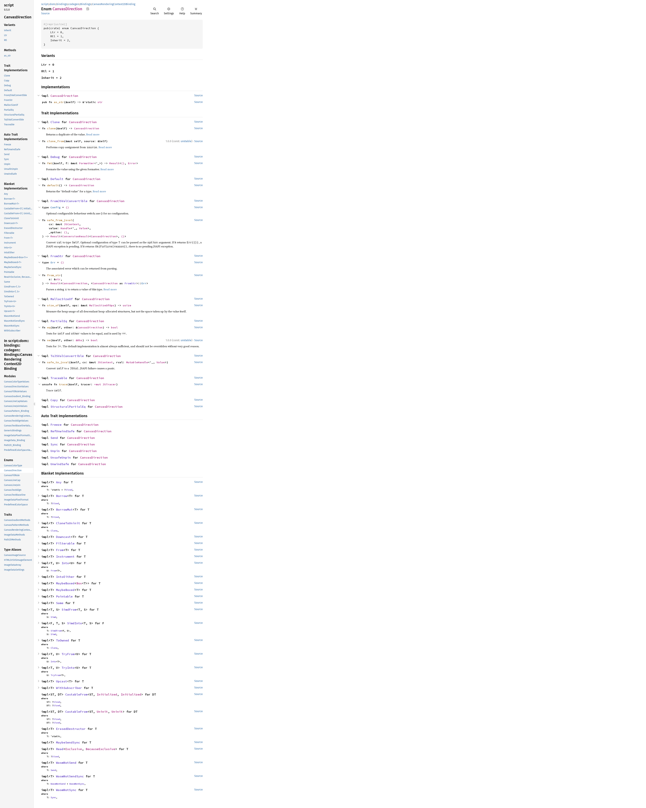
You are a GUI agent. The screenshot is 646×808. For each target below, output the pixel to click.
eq (48, 327)
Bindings (85, 4)
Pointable (64, 596)
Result (114, 163)
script (44, 4)
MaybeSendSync (68, 742)
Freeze (56, 425)
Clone (55, 122)
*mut (98, 384)
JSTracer (109, 384)
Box (79, 583)
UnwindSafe (59, 464)
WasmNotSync (76, 783)
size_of (53, 305)
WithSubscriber (69, 688)
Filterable (65, 543)
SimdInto (74, 623)
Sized (68, 489)
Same (59, 603)
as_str (59, 102)
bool (114, 327)
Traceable (58, 378)
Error (132, 163)
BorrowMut (64, 509)
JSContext (71, 224)
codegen (73, 4)
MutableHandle (137, 362)
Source (45, 13)
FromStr (56, 256)
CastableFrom (76, 694)
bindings (62, 4)
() (122, 163)
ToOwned (62, 640)
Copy (54, 400)
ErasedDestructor (71, 729)
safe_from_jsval (59, 220)
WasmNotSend (66, 763)
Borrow (61, 496)
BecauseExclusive (100, 749)
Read (59, 749)
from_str (54, 275)
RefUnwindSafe (62, 431)
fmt (49, 163)
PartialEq (58, 321)
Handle (66, 228)
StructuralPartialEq (68, 407)
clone (51, 128)
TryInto (68, 668)
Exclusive (73, 749)
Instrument (65, 556)
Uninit (102, 712)
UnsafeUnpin (60, 457)
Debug (55, 157)
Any (59, 482)
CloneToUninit (68, 523)
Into (65, 563)
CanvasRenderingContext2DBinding (113, 4)
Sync (54, 444)
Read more (92, 134)
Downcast (63, 537)
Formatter (86, 163)
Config (55, 207)
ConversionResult (75, 236)
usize (127, 305)
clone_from (55, 141)
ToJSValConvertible (67, 356)
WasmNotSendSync (70, 776)
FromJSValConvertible (68, 201)
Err (53, 262)
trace (63, 384)
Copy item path (88, 9)
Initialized (107, 694)
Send (54, 438)
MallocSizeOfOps (101, 305)
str (100, 102)
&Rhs (79, 340)
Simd (53, 617)
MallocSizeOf (61, 299)
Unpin (55, 451)
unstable (186, 141)
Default (56, 179)
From (59, 550)
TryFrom (68, 654)
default (53, 185)
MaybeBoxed (65, 583)
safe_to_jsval (58, 362)
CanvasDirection (64, 96)
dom (52, 4)
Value (83, 228)
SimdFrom (69, 609)
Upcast (61, 681)
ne (48, 340)
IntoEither (65, 577)
